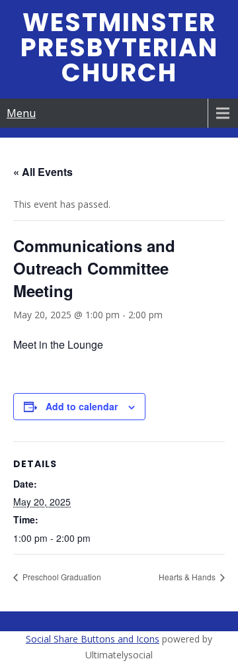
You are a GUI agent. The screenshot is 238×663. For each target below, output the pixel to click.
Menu (21, 113)
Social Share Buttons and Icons (92, 639)
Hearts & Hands (188, 576)
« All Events (43, 171)
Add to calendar (82, 406)
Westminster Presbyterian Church (119, 47)
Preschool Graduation (60, 576)
